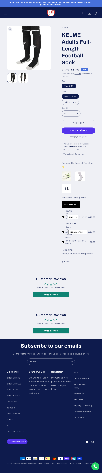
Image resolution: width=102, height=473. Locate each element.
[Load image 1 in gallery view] (12, 78)
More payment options (78, 137)
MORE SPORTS (14, 414)
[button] (5, 13)
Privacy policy (62, 463)
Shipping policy (89, 463)
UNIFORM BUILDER (15, 432)
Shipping (78, 73)
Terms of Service (81, 378)
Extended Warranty (82, 412)
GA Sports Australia (20, 463)
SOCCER (11, 408)
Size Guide (78, 400)
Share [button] (67, 262)
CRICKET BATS (13, 378)
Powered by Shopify (35, 463)
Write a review (51, 295)
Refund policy (49, 463)
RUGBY (10, 420)
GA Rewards (79, 418)
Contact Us (79, 394)
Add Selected (70, 204)
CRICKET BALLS (14, 384)
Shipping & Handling (83, 406)
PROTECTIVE (13, 390)
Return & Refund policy (81, 386)
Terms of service (75, 463)
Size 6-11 (68, 86)
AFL (8, 426)
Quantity (65, 108)
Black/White (70, 96)
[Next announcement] (97, 3)
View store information (73, 154)
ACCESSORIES (13, 396)
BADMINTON (12, 402)
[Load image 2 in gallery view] (23, 78)
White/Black (70, 102)
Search (77, 372)
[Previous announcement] (5, 3)
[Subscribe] (72, 361)
